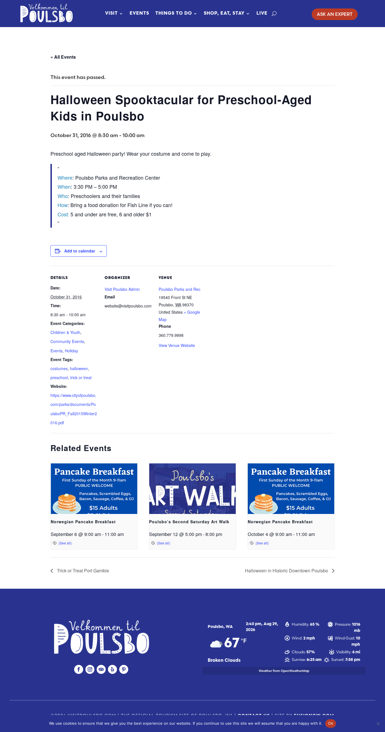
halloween (79, 368)
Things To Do (173, 13)
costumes (59, 368)
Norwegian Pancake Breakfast (83, 521)
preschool (59, 377)
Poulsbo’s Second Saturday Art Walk (189, 521)
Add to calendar (79, 251)
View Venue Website (177, 345)
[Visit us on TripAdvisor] (101, 669)
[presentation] (94, 495)
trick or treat (81, 377)
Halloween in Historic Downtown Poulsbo (287, 570)
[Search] (274, 13)
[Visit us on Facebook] (78, 669)
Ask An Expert (335, 14)
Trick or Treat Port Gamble (82, 570)
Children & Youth (65, 332)
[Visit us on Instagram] (89, 669)
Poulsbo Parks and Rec (179, 289)
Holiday (71, 350)
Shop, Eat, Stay (224, 13)
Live (261, 13)
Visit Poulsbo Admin (122, 289)
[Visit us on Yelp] (112, 669)
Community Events (67, 341)
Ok (330, 723)
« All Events (63, 57)
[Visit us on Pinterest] (123, 669)
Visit (111, 13)
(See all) (65, 542)
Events (139, 13)
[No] (378, 723)
